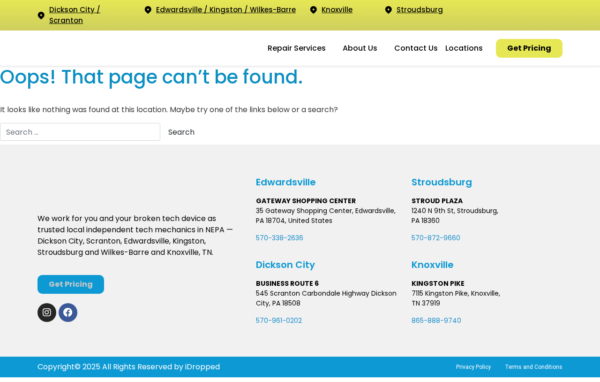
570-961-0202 (279, 320)
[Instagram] (47, 312)
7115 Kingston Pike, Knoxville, (456, 293)
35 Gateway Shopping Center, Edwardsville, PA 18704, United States (326, 215)
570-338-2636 (279, 238)
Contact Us (416, 48)
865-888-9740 (436, 320)
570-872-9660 (436, 238)
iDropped (201, 366)
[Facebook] (68, 312)
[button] (301, 48)
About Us (360, 48)
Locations (464, 48)
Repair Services (297, 48)
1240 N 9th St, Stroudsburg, (455, 210)
